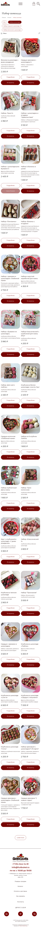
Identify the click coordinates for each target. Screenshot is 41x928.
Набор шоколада (15, 22)
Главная (4, 17)
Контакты (20, 902)
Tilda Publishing (23, 925)
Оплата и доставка (20, 891)
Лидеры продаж (20, 881)
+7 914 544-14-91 (20, 864)
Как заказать (20, 896)
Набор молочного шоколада (12, 30)
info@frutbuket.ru (20, 867)
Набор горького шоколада (11, 26)
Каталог (9, 17)
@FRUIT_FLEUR (20, 907)
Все (4, 22)
